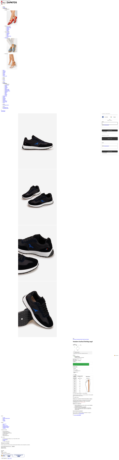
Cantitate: (74, 361)
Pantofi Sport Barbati (86, 339)
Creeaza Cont (110, 138)
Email (103, 121)
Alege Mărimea (81, 364)
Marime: (74, 355)
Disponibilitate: (75, 360)
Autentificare (110, 130)
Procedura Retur (81, 413)
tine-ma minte (105, 131)
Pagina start (74, 339)
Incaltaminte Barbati (79, 339)
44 (77, 356)
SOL (11, 458)
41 (74, 356)
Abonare (13, 446)
